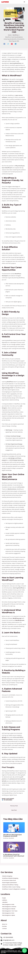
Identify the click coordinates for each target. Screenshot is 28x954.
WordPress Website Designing (10, 878)
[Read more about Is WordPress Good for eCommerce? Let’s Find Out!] (14, 847)
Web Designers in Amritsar (9, 906)
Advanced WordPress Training (10, 884)
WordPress (5, 838)
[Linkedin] (16, 44)
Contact (4, 928)
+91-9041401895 (7, 800)
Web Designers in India (8, 904)
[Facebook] (5, 44)
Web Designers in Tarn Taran (9, 911)
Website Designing (7, 876)
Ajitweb (4, 737)
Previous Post (14, 805)
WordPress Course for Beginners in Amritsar (13, 889)
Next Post (14, 810)
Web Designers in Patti (8, 913)
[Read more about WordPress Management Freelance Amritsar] (14, 827)
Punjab (4, 898)
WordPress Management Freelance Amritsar (12, 835)
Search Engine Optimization (9, 882)
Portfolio (4, 926)
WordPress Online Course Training (11, 887)
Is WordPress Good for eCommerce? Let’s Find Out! (13, 855)
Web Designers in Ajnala (8, 915)
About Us (4, 924)
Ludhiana (4, 900)
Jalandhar (4, 902)
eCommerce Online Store (9, 880)
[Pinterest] (12, 44)
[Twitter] (8, 44)
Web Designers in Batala (8, 909)
